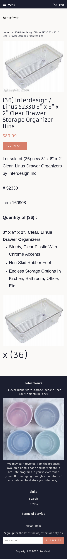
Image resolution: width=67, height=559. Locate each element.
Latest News (33, 383)
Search (33, 498)
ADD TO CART (15, 145)
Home (6, 32)
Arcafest (44, 551)
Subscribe (53, 540)
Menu (11, 5)
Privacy (33, 503)
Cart (61, 5)
